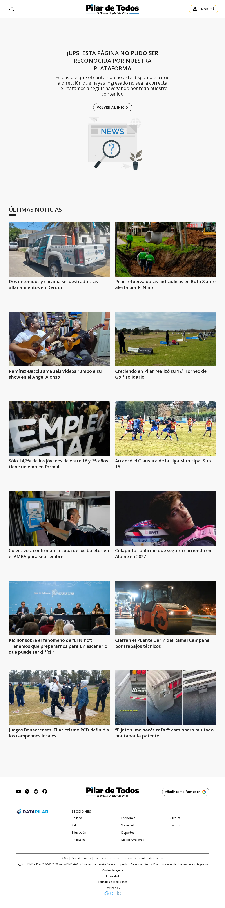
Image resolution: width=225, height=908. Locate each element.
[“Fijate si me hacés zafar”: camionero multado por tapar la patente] (165, 697)
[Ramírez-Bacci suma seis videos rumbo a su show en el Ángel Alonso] (59, 339)
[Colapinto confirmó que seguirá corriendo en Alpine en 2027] (165, 518)
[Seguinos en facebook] (44, 792)
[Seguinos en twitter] (27, 792)
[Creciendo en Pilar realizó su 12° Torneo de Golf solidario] (165, 339)
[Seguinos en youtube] (18, 792)
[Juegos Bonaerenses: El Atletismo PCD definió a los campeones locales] (59, 697)
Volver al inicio (112, 107)
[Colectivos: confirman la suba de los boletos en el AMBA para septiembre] (59, 518)
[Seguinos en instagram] (36, 792)
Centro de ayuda (112, 870)
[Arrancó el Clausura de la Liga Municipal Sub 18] (165, 428)
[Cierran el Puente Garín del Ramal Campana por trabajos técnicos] (165, 608)
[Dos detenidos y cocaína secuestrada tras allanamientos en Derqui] (59, 249)
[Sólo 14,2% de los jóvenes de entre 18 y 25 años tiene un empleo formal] (59, 428)
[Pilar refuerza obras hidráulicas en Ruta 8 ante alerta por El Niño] (165, 249)
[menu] (40, 9)
